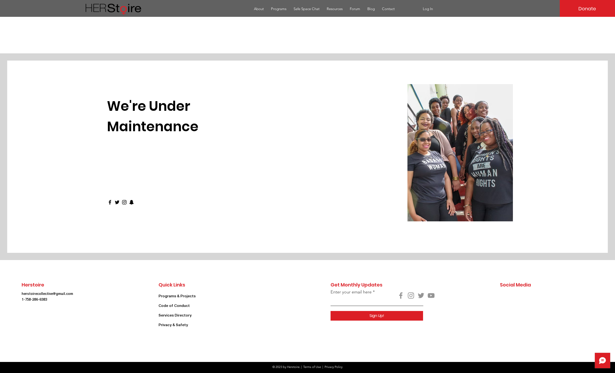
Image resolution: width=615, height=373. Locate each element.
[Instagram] (124, 202)
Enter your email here (351, 292)
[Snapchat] (132, 202)
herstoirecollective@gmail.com (47, 294)
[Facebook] (110, 202)
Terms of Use (312, 367)
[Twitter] (117, 202)
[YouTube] (431, 295)
